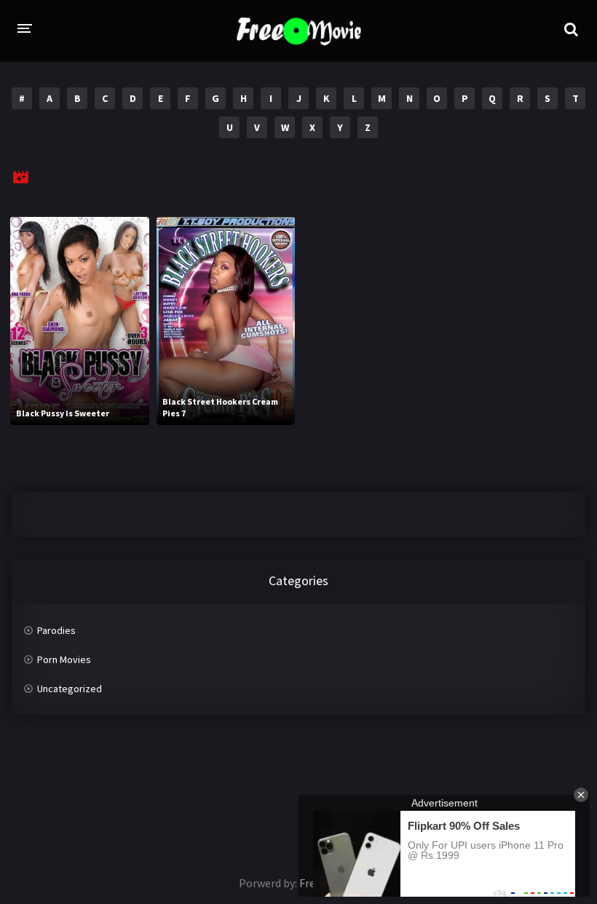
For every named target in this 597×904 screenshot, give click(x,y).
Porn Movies (64, 659)
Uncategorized (69, 688)
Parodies (56, 630)
